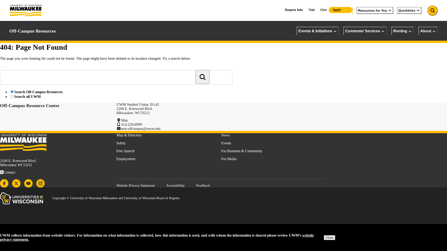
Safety (121, 143)
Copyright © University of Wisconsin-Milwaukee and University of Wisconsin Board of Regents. (116, 198)
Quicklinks (406, 10)
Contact (9, 172)
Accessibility (175, 185)
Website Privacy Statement (135, 185)
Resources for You (372, 10)
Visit (311, 10)
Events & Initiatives (315, 31)
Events (226, 143)
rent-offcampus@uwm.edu (140, 129)
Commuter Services (362, 31)
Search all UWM (27, 97)
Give (323, 10)
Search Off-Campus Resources (38, 92)
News (225, 135)
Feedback (203, 185)
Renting (400, 31)
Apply (336, 10)
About (425, 31)
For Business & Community (241, 151)
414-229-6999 (131, 124)
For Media (229, 159)
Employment (125, 159)
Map (124, 120)
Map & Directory (129, 135)
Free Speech (125, 151)
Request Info (294, 10)
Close (329, 237)
